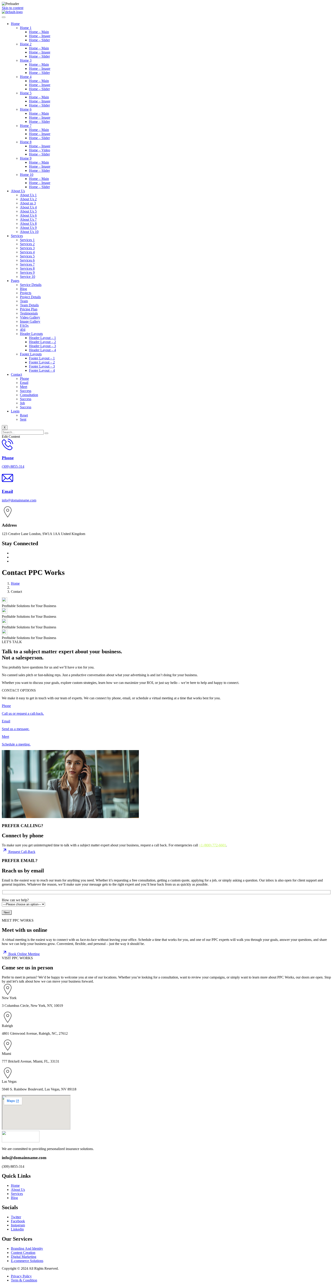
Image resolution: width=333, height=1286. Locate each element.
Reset (24, 415)
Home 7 (25, 126)
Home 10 (26, 175)
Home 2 (25, 44)
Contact (16, 374)
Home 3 (25, 60)
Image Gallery (30, 321)
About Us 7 (28, 219)
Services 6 (27, 260)
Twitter (16, 1217)
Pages (15, 281)
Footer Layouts (31, 354)
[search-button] (46, 433)
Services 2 (27, 244)
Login (15, 411)
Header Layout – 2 (42, 342)
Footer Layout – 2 (42, 362)
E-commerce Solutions (27, 1261)
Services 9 (27, 272)
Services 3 (27, 248)
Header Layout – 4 (42, 350)
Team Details (29, 305)
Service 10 (27, 277)
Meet (23, 387)
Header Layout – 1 (42, 338)
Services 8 (27, 268)
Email (24, 383)
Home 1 (25, 28)
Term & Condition (24, 1280)
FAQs (24, 325)
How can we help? (15, 900)
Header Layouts (31, 334)
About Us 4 (28, 207)
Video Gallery (30, 317)
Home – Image (39, 36)
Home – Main (39, 32)
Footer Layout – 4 (42, 370)
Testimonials (29, 313)
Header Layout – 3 (42, 346)
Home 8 (25, 142)
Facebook (18, 1221)
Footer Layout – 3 (42, 366)
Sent (23, 419)
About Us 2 (28, 199)
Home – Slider (39, 40)
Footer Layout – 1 (42, 358)
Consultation (29, 395)
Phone (24, 378)
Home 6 (25, 109)
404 (22, 330)
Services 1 (27, 240)
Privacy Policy (21, 1276)
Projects (25, 293)
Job (22, 403)
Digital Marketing (23, 1257)
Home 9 (25, 158)
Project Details (30, 297)
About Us (18, 191)
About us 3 (28, 203)
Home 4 (25, 77)
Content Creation (23, 1253)
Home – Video (39, 150)
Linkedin (17, 1229)
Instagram (18, 1225)
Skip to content (12, 8)
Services (17, 236)
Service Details (30, 285)
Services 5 (27, 256)
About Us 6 (28, 215)
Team (24, 301)
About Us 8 (28, 223)
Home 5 (25, 93)
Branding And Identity (27, 1248)
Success (25, 391)
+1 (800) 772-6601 (212, 845)
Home (15, 24)
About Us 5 (28, 211)
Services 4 (27, 252)
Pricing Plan (28, 309)
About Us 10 (29, 232)
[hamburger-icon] (3, 17)
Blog (23, 289)
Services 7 (27, 264)
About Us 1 (28, 195)
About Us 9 (28, 228)
